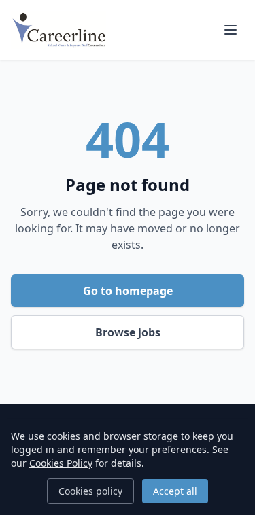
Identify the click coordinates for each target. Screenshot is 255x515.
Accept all (175, 490)
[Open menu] (230, 29)
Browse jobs (127, 332)
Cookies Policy (60, 463)
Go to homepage (128, 290)
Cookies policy (90, 490)
